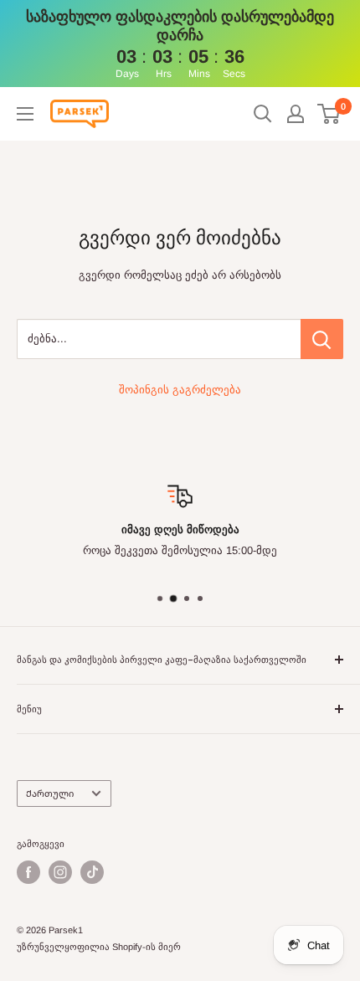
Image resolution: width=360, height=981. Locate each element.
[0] (329, 114)
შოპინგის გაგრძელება (180, 389)
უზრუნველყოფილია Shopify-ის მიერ (99, 947)
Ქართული (50, 793)
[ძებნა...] (322, 339)
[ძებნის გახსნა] (263, 114)
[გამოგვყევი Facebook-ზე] (28, 872)
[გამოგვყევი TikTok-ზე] (92, 872)
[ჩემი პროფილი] (295, 114)
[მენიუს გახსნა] (25, 114)
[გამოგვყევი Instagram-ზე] (60, 872)
